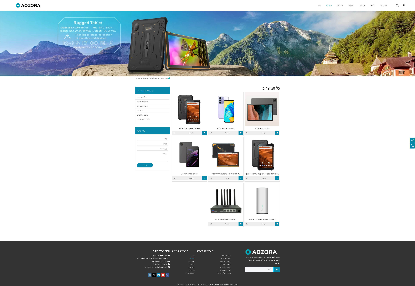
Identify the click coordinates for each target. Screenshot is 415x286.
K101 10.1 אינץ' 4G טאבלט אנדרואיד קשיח (225, 174)
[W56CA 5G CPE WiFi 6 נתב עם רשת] (262, 200)
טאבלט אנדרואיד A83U (189, 174)
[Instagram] (149, 275)
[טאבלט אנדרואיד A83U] (189, 155)
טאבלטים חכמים (142, 101)
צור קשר (384, 5)
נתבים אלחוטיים (142, 115)
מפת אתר (180, 284)
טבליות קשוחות (142, 97)
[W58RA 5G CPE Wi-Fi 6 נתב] (226, 200)
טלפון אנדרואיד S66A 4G (226, 128)
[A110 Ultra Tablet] (262, 109)
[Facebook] (167, 275)
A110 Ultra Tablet (262, 128)
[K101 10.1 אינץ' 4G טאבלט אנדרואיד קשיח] (226, 155)
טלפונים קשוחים (142, 106)
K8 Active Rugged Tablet (189, 128)
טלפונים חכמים (226, 264)
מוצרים (329, 5)
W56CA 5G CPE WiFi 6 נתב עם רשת (262, 219)
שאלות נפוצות (189, 273)
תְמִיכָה (351, 5)
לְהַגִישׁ (145, 165)
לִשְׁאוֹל (264, 133)
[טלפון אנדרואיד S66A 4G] (226, 109)
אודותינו (362, 5)
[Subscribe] (276, 269)
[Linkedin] (158, 275)
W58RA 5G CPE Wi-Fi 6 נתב (226, 219)
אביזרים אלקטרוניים (143, 119)
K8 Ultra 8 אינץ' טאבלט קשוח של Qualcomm (262, 174)
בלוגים (372, 5)
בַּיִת (319, 5)
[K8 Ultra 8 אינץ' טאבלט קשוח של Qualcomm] (262, 155)
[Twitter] (154, 275)
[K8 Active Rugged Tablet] (189, 109)
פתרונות (340, 5)
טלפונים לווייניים (225, 267)
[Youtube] (163, 275)
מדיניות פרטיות (191, 284)
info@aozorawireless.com (156, 267)
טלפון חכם (140, 110)
